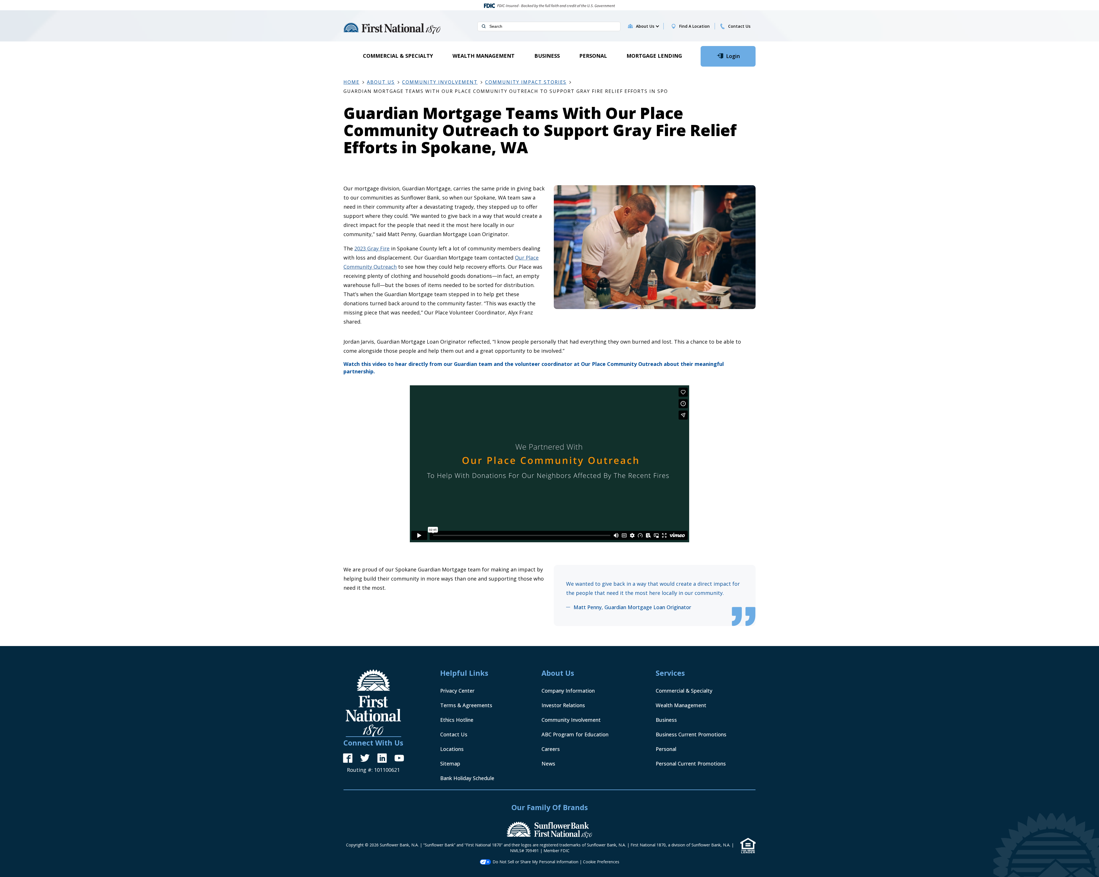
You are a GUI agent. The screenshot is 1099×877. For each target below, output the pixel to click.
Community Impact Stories (525, 82)
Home (351, 82)
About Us (381, 82)
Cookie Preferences (601, 861)
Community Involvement (440, 82)
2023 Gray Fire (372, 248)
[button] (647, 26)
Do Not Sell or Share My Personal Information (535, 861)
